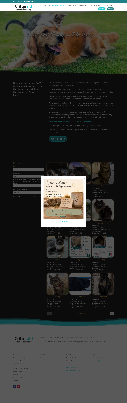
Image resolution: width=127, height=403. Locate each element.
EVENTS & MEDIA (94, 5)
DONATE (101, 8)
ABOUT (46, 5)
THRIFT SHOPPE (108, 5)
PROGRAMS (82, 5)
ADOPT (110, 8)
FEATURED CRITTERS (58, 5)
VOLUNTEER (72, 5)
